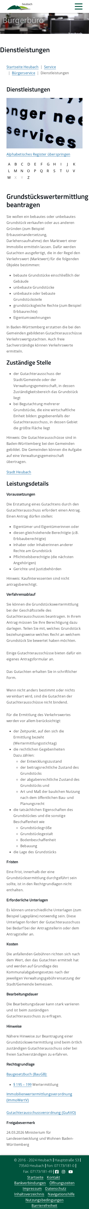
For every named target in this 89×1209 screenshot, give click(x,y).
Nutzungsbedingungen (44, 1200)
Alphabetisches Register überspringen (38, 154)
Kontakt (53, 1177)
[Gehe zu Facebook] (57, 1171)
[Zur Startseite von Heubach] (19, 6)
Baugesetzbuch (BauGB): (26, 1074)
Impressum (32, 1188)
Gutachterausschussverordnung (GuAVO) (41, 1112)
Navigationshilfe (61, 1194)
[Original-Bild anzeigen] (44, 122)
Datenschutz (55, 1188)
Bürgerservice (23, 73)
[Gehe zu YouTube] (70, 1171)
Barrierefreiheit (44, 1205)
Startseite (35, 1177)
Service (50, 67)
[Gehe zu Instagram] (63, 1171)
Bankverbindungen (30, 1183)
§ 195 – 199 (22, 1084)
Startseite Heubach (22, 67)
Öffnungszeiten (62, 1183)
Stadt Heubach (18, 472)
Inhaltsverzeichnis (29, 1194)
